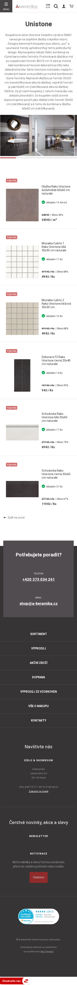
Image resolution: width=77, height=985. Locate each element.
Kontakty (38, 720)
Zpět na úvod (15, 517)
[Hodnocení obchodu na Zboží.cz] (15, 980)
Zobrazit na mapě (38, 791)
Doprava (38, 677)
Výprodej (38, 648)
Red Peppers (47, 951)
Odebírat (38, 877)
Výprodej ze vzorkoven (38, 691)
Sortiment (38, 634)
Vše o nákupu (38, 706)
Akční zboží (38, 662)
